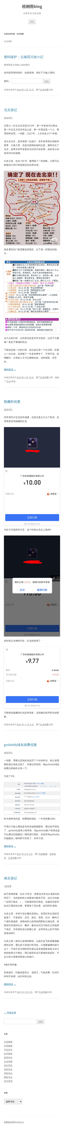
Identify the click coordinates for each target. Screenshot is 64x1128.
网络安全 (8, 1077)
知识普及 (8, 1065)
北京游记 (10, 110)
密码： (7, 81)
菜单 (32, 21)
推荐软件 (8, 1057)
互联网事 (43, 854)
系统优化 (8, 1069)
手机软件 (8, 1049)
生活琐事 (44, 89)
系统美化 (8, 1073)
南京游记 (10, 878)
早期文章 (10, 1012)
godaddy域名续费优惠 (20, 744)
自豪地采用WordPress (14, 1122)
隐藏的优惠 (12, 401)
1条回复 (7, 886)
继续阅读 (10, 369)
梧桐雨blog (32, 6)
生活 (9, 381)
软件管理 (8, 1081)
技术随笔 (8, 1053)
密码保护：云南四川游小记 (23, 57)
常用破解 (8, 1045)
